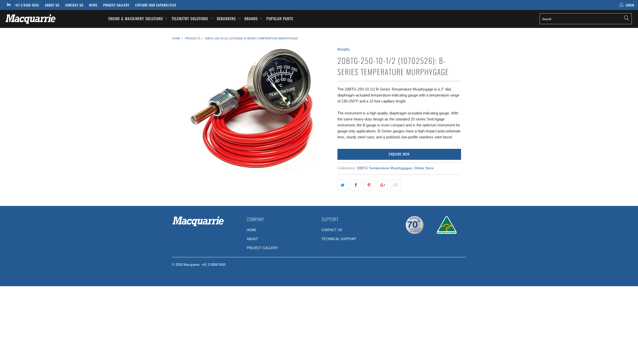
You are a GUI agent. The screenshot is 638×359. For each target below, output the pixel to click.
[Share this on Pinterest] (369, 185)
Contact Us (74, 4)
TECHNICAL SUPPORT (338, 239)
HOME (251, 230)
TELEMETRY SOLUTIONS (190, 18)
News (93, 4)
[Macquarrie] (53, 19)
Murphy (343, 49)
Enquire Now (399, 154)
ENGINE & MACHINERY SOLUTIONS (136, 18)
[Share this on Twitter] (342, 185)
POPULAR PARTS (279, 18)
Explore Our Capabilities (155, 4)
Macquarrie (191, 265)
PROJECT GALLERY (262, 248)
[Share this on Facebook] (356, 185)
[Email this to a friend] (395, 185)
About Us (52, 4)
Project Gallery (116, 4)
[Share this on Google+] (382, 185)
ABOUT (252, 239)
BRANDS (251, 18)
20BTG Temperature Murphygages (384, 168)
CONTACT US (331, 230)
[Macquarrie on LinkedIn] (8, 5)
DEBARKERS (226, 18)
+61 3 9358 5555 (26, 4)
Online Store (424, 168)
